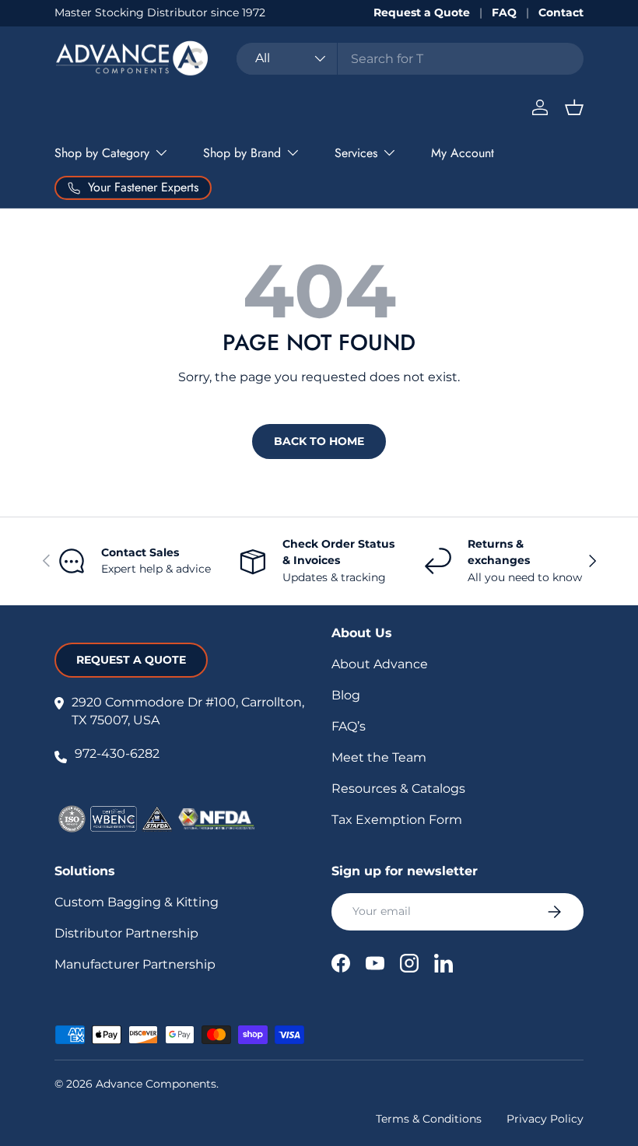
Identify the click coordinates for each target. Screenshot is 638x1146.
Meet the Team (378, 757)
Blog (345, 695)
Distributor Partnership (126, 933)
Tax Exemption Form (396, 819)
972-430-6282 (117, 753)
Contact (561, 12)
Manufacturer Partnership (135, 964)
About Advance (379, 664)
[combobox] (410, 59)
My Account (462, 153)
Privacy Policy (545, 1119)
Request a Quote (421, 12)
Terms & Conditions (429, 1119)
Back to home (319, 441)
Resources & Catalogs (398, 788)
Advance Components (156, 1084)
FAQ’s (348, 726)
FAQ (504, 12)
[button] (574, 107)
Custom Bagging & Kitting (136, 902)
